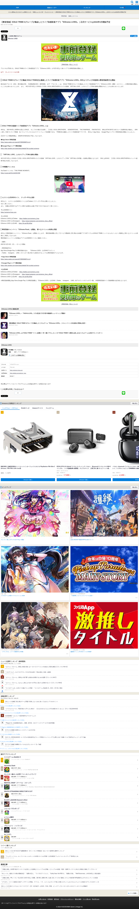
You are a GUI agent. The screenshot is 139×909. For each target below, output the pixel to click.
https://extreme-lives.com (8, 212)
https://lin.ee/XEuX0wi (25, 223)
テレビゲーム (50, 408)
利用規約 (50, 899)
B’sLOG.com (95, 899)
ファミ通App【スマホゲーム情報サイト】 (19, 12)
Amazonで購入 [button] (28, 480)
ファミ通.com (87, 899)
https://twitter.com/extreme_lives (29, 218)
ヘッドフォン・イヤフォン (10, 408)
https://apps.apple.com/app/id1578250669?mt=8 (15, 142)
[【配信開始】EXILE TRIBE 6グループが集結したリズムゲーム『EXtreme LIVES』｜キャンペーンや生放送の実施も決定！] (43, 328)
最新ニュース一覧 (38, 12)
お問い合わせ (42, 899)
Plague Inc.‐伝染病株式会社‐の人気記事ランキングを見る (15, 727)
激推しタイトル (73, 16)
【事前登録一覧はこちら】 (69, 64)
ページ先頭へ (133, 893)
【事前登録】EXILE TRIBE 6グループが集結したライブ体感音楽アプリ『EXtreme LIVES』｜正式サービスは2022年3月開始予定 (90, 12)
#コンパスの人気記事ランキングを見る (11, 705)
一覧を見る (134, 403)
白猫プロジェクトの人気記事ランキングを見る (13, 720)
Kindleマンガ (25, 408)
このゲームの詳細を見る (17, 355)
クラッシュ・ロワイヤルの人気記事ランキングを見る (15, 748)
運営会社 (56, 899)
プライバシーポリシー (67, 899)
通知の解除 (78, 899)
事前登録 (64, 16)
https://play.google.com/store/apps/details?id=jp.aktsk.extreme (20, 148)
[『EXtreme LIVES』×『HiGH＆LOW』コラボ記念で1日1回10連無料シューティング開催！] (33, 318)
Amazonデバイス (37, 408)
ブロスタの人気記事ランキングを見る (11, 734)
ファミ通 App (7, 3)
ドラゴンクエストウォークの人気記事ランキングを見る (15, 712)
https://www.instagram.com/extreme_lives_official (37, 221)
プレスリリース (49, 12)
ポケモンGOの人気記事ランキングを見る (12, 741)
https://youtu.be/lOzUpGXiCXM (10, 173)
